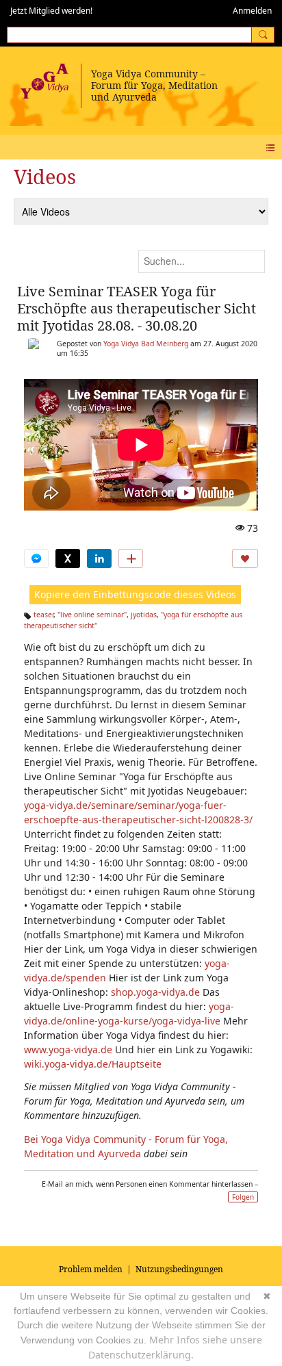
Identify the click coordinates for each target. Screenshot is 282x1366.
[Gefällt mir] (245, 558)
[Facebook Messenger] (36, 558)
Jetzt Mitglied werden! (51, 10)
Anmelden (252, 10)
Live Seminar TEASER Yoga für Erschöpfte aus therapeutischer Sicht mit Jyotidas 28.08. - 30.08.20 (136, 308)
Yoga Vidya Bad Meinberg (145, 343)
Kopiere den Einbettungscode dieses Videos (135, 594)
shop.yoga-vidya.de (155, 991)
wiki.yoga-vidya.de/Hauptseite (93, 1063)
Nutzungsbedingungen (179, 1269)
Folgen (243, 1197)
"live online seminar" (92, 614)
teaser (43, 614)
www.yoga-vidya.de (68, 1049)
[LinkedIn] (99, 558)
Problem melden (91, 1269)
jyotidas (144, 614)
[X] (67, 558)
